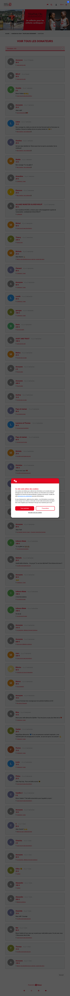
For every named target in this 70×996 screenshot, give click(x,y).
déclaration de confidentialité (25, 496)
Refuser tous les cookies (35, 512)
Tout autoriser (24, 508)
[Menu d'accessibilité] (68, 2)
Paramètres (45, 508)
